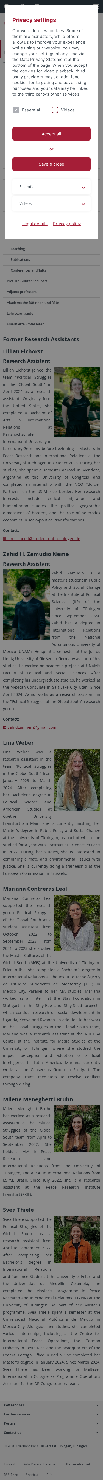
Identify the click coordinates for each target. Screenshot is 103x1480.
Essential (31, 110)
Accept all (51, 133)
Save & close (52, 164)
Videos (68, 110)
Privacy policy (67, 223)
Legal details (35, 223)
